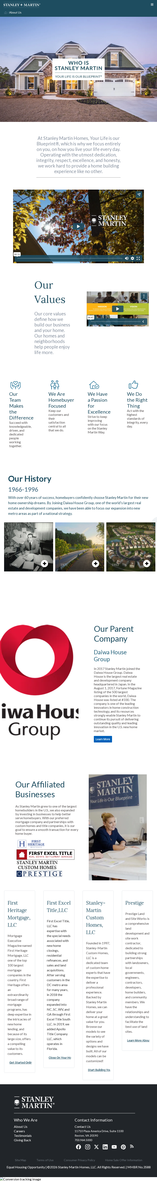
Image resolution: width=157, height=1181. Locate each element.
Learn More (103, 739)
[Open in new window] (31, 847)
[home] (5, 12)
